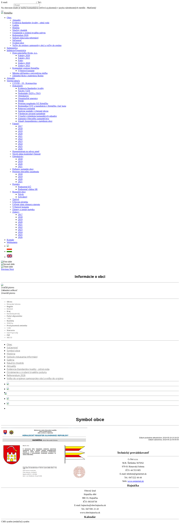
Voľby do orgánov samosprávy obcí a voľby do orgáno (36, 45)
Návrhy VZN (24, 91)
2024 (20, 144)
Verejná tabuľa (13, 81)
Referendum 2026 (20, 35)
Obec (9, 17)
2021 (20, 136)
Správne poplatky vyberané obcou (33, 111)
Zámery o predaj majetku (23, 209)
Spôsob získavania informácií (25, 38)
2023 (20, 141)
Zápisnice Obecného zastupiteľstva (33, 118)
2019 (20, 131)
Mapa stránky (7, 5)
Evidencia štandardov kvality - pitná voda (30, 22)
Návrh (21, 194)
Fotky (20, 60)
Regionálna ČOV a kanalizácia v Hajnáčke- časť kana (42, 106)
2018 (20, 128)
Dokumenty (17, 86)
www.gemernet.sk (136, 481)
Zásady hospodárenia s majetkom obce (35, 121)
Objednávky (23, 96)
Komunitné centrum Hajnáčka (25, 68)
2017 (20, 126)
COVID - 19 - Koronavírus (24, 83)
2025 (20, 146)
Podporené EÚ (24, 187)
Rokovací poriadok (26, 108)
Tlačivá (15, 199)
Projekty (16, 184)
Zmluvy (15, 212)
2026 (20, 149)
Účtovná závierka (20, 202)
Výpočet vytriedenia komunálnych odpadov (37, 116)
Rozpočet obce (19, 192)
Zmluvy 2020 (24, 63)
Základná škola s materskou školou (27, 75)
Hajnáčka (8, 13)
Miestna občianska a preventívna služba (30, 73)
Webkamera (12, 242)
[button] (5, 269)
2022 (20, 139)
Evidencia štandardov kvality (31, 88)
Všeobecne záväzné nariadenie (31, 113)
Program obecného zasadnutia (25, 171)
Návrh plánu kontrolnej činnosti (26, 154)
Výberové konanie (26, 70)
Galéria (15, 25)
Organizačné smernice (28, 98)
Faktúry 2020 (24, 55)
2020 (20, 134)
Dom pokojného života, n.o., (25, 53)
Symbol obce (18, 43)
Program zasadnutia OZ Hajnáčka (33, 103)
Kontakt (10, 240)
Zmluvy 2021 (24, 65)
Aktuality (16, 20)
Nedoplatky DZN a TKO (29, 93)
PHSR (21, 101)
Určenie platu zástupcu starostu (26, 204)
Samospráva (12, 48)
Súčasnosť (17, 40)
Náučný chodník (19, 30)
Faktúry (15, 123)
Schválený (22, 197)
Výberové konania (20, 207)
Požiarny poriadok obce (22, 169)
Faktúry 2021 (24, 58)
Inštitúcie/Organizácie (16, 50)
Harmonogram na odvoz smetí (25, 151)
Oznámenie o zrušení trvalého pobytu (29, 33)
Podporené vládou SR (28, 189)
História (15, 28)
